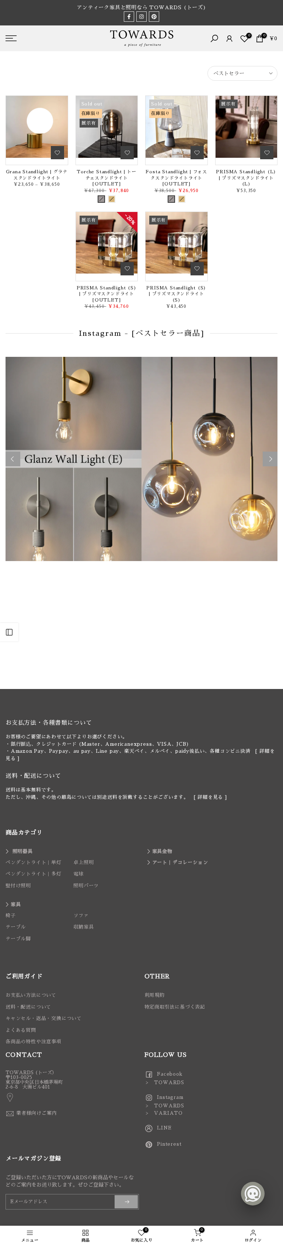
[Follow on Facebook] (129, 16)
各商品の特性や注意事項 (34, 1041)
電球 (78, 873)
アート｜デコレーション (180, 862)
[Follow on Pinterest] (154, 16)
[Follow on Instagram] (141, 16)
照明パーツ (86, 885)
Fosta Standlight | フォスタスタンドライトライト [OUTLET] (176, 178)
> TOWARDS (164, 1082)
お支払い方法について (31, 995)
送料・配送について (28, 1007)
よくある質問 (21, 1030)
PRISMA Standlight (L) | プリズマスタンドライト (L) (246, 178)
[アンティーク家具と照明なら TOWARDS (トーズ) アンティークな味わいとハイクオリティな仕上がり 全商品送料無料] (141, 7)
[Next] (270, 459)
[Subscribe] (126, 1201)
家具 (16, 904)
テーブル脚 (18, 938)
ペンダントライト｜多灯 (34, 873)
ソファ (80, 915)
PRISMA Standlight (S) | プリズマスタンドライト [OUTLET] (107, 294)
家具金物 (162, 851)
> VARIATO (163, 1113)
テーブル (16, 927)
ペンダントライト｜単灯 (34, 862)
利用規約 (154, 995)
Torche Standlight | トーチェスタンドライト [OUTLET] (106, 178)
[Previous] (13, 459)
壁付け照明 (18, 885)
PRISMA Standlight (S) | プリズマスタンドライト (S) (176, 294)
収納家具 (83, 927)
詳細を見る (210, 797)
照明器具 (23, 851)
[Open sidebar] (9, 632)
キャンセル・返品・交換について (44, 1018)
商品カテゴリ (24, 833)
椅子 (11, 915)
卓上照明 (83, 862)
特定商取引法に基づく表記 (175, 1007)
